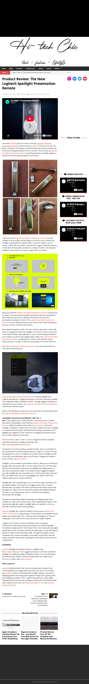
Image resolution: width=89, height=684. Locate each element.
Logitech (13, 143)
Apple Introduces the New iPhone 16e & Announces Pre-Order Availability (11, 635)
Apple (18, 552)
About (57, 69)
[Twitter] (80, 79)
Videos (49, 69)
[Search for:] (76, 72)
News (11, 69)
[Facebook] (74, 79)
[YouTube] (85, 79)
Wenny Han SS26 (75, 174)
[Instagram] (69, 79)
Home (4, 69)
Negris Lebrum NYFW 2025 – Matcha (75, 197)
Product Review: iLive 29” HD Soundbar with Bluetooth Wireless (48, 635)
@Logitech (11, 585)
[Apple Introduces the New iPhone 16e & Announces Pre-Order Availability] (11, 623)
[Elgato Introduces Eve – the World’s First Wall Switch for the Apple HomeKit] (30, 623)
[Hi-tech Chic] (44, 65)
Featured (32, 94)
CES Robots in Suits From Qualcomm (74, 221)
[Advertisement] (44, 19)
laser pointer (39, 425)
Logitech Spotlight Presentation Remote (30, 238)
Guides (40, 69)
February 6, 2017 (10, 94)
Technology (30, 69)
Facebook (28, 559)
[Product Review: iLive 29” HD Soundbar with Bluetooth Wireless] (49, 623)
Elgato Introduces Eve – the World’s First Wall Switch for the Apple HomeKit (30, 635)
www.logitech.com (36, 583)
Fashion (19, 69)
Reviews (39, 94)
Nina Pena (22, 94)
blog (6, 559)
